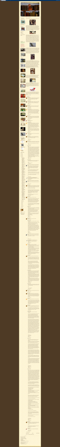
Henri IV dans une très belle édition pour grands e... (23, 184)
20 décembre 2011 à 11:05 (29, 195)
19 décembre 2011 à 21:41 (29, 144)
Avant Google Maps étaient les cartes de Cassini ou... (23, 196)
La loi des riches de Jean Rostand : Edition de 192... (23, 199)
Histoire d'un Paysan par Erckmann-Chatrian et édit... (23, 179)
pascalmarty (29, 122)
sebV (28, 243)
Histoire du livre (22, 143)
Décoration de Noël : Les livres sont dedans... (23, 191)
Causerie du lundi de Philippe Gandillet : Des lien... (23, 185)
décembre (22, 157)
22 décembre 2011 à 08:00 (29, 282)
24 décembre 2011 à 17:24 (29, 420)
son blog (27, 27)
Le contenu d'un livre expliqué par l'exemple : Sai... (23, 163)
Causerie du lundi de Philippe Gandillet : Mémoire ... (23, 194)
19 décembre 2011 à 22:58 (29, 158)
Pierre (28, 97)
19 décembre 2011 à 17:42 (29, 114)
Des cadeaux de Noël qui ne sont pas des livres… (23, 190)
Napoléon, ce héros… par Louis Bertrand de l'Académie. (23, 171)
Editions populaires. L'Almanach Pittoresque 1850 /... (23, 188)
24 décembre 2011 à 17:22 (29, 367)
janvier (22, 206)
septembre (22, 201)
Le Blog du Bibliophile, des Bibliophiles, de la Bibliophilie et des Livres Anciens (23, 139)
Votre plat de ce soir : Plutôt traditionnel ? (23, 168)
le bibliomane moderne (23, 140)
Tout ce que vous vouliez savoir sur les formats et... (23, 197)
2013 (21, 155)
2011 (21, 156)
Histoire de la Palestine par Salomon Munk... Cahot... (23, 173)
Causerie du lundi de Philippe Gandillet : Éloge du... (23, 176)
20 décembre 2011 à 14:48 (29, 242)
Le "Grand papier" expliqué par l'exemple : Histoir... (23, 164)
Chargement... (22, 33)
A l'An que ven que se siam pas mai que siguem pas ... (23, 158)
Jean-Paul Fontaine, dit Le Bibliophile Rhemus (32, 177)
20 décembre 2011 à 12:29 (29, 219)
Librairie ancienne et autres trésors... (29, 3)
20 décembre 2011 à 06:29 (29, 179)
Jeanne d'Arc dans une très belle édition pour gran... (23, 182)
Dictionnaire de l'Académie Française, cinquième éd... (23, 193)
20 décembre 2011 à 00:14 (29, 176)
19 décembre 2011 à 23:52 (29, 163)
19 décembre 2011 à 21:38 (29, 139)
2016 (21, 153)
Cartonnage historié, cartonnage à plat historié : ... (23, 178)
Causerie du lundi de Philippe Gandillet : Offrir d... (23, 166)
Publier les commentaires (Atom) (31, 434)
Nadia (28, 428)
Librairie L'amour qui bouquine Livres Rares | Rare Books (33, 164)
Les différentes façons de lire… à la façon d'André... (23, 161)
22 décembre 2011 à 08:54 (29, 288)
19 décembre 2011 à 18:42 (29, 131)
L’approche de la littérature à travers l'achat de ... (23, 160)
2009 (21, 207)
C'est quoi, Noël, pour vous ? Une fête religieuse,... (23, 170)
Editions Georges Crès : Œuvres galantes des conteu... (23, 187)
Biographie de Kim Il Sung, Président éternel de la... (23, 174)
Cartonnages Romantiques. (22, 150)
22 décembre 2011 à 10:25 (29, 291)
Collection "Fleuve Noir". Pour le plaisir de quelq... (23, 181)
